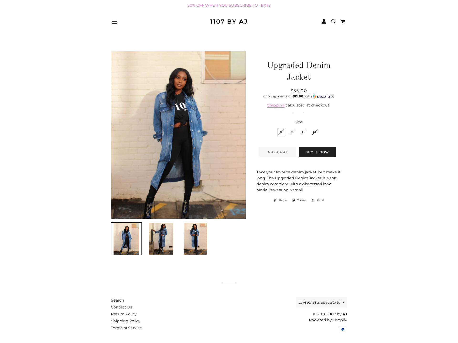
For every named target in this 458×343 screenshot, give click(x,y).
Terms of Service (126, 328)
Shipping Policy (126, 321)
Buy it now (317, 152)
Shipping (276, 105)
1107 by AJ (229, 21)
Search (117, 300)
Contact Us (121, 307)
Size (298, 122)
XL (315, 132)
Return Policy (124, 314)
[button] (298, 96)
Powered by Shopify (328, 320)
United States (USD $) (319, 302)
